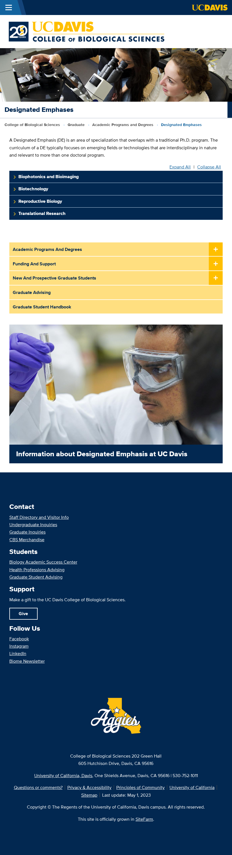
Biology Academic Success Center (43, 561)
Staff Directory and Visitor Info (39, 517)
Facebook (19, 638)
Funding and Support (34, 263)
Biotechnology (33, 188)
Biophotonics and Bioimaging (48, 176)
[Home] (87, 31)
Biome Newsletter (27, 661)
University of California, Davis (63, 775)
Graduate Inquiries (27, 531)
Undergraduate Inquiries (33, 524)
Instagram (19, 646)
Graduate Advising (32, 292)
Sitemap (89, 795)
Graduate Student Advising (36, 576)
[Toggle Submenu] (216, 249)
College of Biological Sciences (32, 125)
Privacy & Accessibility (89, 787)
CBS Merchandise (26, 539)
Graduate (76, 125)
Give (23, 613)
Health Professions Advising (37, 569)
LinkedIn (17, 653)
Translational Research (42, 213)
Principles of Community (140, 787)
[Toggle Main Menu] (8, 7)
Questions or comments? (38, 787)
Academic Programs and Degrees (122, 125)
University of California (191, 787)
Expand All (180, 167)
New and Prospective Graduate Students (54, 277)
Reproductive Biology (40, 201)
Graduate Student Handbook (42, 306)
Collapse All (209, 167)
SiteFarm (144, 819)
